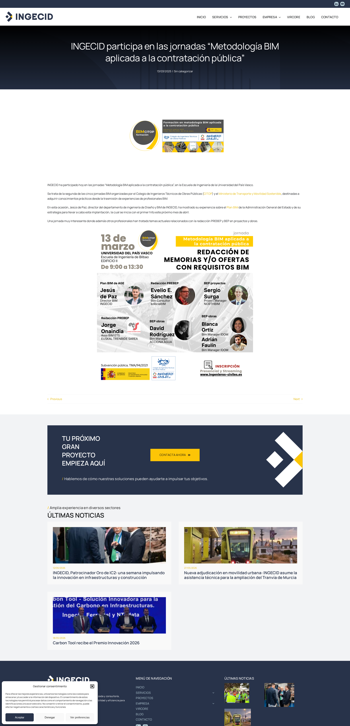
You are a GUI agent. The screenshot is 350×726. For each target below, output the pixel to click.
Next (296, 399)
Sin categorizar (183, 71)
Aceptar (19, 717)
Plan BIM (232, 207)
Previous (56, 399)
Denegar (50, 717)
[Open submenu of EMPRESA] (212, 703)
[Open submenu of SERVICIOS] (212, 692)
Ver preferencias (80, 717)
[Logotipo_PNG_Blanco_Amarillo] (68, 677)
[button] (92, 686)
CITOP (208, 194)
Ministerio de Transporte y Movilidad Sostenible (250, 194)
